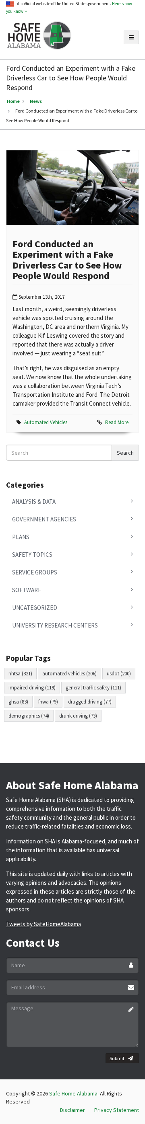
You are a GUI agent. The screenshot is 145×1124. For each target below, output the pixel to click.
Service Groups (34, 572)
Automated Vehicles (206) (69, 673)
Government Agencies (44, 519)
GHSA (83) (18, 701)
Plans (20, 537)
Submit (117, 1058)
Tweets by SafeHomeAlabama (43, 924)
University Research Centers (55, 625)
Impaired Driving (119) (32, 687)
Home (13, 101)
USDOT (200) (119, 673)
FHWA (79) (48, 701)
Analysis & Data (34, 501)
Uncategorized (34, 607)
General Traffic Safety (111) (93, 687)
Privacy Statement (116, 1110)
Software (26, 590)
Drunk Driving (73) (78, 715)
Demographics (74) (28, 715)
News (36, 101)
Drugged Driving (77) (90, 701)
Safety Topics (32, 554)
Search (125, 452)
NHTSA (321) (20, 673)
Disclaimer (72, 1110)
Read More (116, 422)
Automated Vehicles (45, 422)
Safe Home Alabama (73, 1093)
